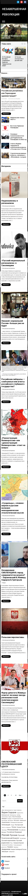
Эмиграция (5, 851)
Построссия (19, 825)
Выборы (18, 815)
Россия (5, 835)
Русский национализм (9, 840)
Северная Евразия (18, 843)
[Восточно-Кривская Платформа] (5, 128)
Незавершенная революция (16, 822)
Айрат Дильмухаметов (7, 810)
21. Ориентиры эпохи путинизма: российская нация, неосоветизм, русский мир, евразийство (21, 61)
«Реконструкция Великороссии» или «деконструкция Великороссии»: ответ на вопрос (13, 443)
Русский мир (23, 838)
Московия (16, 820)
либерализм (11, 851)
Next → (21, 795)
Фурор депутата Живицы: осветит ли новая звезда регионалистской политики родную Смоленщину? (13, 698)
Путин (14, 827)
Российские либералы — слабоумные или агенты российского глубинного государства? (13, 383)
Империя (4, 818)
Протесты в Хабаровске (6, 827)
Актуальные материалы (8, 206)
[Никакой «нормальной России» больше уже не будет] (14, 304)
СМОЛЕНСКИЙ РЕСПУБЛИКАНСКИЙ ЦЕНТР (11, 764)
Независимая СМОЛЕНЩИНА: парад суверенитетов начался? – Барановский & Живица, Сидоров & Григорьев (13, 575)
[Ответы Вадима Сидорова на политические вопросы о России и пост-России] (5, 145)
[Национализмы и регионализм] (14, 184)
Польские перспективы (12, 637)
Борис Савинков (17, 810)
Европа (10, 816)
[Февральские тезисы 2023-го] (5, 119)
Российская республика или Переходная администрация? (12, 93)
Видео (4, 582)
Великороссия (5, 815)
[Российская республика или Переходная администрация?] (13, 83)
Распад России (21, 827)
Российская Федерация (14, 832)
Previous (23, 25)
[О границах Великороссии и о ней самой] (14, 32)
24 (15, 795)
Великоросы (13, 815)
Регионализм (12, 830)
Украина (10, 847)
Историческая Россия (17, 818)
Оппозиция (6, 825)
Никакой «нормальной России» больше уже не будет (12, 323)
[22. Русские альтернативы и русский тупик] (8, 51)
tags (3, 806)
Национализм (6, 822)
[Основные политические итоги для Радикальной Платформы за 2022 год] (5, 136)
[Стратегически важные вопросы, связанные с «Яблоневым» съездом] (5, 155)
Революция (4, 830)
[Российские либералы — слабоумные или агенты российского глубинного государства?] (14, 363)
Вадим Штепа (20, 812)
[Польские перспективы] (14, 621)
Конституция (4, 820)
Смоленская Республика (7, 845)
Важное (4, 73)
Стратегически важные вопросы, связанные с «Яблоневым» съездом (18, 155)
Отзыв (12, 825)
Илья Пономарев (16, 816)
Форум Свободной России (18, 849)
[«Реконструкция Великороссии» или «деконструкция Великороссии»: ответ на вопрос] (14, 422)
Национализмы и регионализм (9, 202)
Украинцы (16, 847)
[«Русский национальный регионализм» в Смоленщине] (14, 244)
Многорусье (10, 820)
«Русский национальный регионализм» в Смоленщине (13, 262)
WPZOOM (10, 895)
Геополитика (5, 816)
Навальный (23, 820)
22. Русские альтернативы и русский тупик (7, 58)
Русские (13, 835)
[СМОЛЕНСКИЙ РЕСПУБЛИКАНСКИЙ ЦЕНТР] (14, 745)
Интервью (9, 818)
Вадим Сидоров (9, 812)
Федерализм (6, 849)
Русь (11, 843)
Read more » (6, 113)
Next (25, 25)
